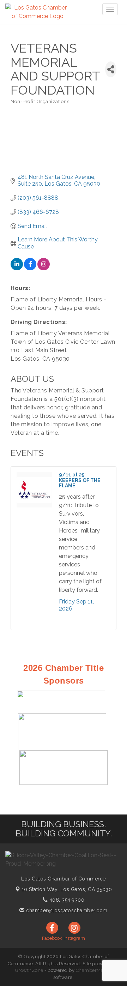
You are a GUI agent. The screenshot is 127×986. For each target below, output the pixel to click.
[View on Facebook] (30, 268)
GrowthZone (29, 970)
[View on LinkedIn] (17, 268)
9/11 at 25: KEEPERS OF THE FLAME (80, 480)
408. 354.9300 (66, 900)
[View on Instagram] (43, 268)
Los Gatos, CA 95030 (67, 889)
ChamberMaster (94, 970)
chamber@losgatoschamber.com (66, 910)
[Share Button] (110, 69)
